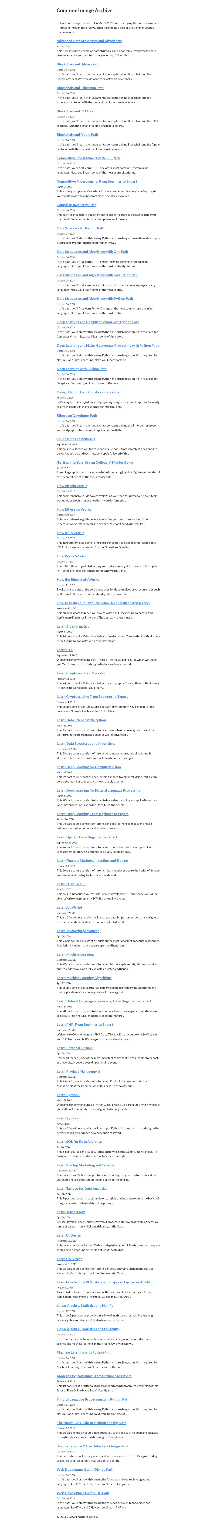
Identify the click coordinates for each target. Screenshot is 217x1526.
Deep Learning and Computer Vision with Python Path (98, 322)
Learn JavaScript (69, 907)
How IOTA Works (70, 532)
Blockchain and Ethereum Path (80, 87)
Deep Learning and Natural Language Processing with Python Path (108, 345)
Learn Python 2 (68, 1094)
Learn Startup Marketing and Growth (85, 1165)
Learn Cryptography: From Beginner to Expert (92, 696)
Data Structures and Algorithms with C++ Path (92, 251)
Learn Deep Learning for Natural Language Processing (98, 790)
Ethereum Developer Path (77, 415)
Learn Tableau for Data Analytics (82, 1188)
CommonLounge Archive (84, 10)
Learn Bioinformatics (73, 626)
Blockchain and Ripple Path (77, 134)
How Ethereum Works (74, 509)
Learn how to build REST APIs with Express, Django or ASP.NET (105, 1282)
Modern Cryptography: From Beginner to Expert (94, 1376)
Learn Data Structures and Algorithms (86, 743)
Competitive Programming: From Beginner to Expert (97, 181)
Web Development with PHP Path (83, 1493)
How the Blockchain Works (78, 579)
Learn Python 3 (68, 1118)
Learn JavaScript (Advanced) (79, 930)
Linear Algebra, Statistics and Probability (88, 1329)
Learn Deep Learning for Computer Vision (89, 767)
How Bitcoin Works (72, 486)
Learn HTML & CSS (71, 884)
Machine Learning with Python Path (84, 1352)
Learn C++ (65, 649)
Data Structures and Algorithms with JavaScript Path (97, 275)
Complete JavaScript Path (76, 205)
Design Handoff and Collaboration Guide (88, 392)
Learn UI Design (69, 1235)
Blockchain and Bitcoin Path (78, 64)
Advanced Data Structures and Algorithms (89, 41)
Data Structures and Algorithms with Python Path (95, 298)
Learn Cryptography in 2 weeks (81, 673)
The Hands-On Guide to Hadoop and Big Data (91, 1422)
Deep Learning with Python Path (82, 368)
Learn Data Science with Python (81, 720)
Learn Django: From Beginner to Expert (87, 837)
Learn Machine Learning (75, 954)
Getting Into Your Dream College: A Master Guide (95, 462)
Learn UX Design (69, 1258)
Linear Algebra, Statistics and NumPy (85, 1305)
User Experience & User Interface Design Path (92, 1446)
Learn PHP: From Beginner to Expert (85, 1024)
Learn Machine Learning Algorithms (84, 977)
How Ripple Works (71, 556)
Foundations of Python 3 (76, 439)
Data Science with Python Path (80, 228)
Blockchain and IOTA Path (76, 111)
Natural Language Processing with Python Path (93, 1399)
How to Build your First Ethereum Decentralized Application (103, 603)
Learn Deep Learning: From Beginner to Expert (93, 813)
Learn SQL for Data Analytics (79, 1141)
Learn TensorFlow (71, 1212)
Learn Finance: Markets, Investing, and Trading (92, 860)
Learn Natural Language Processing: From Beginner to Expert (104, 1001)
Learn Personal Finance (75, 1048)
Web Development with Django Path (85, 1469)
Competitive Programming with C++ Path (88, 158)
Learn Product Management (78, 1071)
